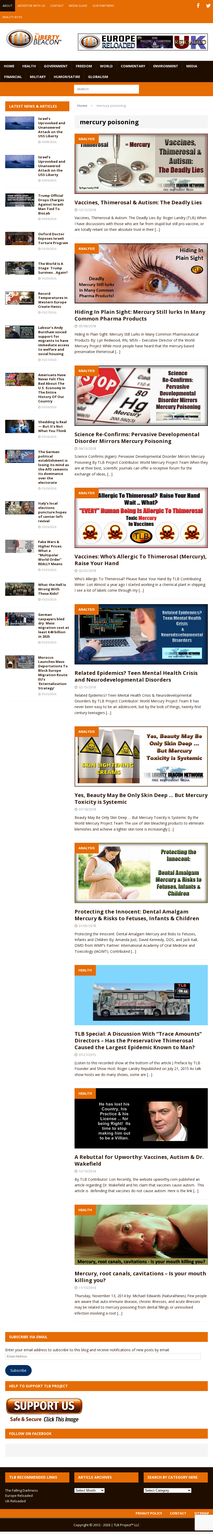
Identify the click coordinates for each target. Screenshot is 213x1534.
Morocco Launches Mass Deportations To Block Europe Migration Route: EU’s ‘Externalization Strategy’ (53, 672)
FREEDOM (84, 66)
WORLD (106, 66)
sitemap (201, 1513)
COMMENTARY (133, 66)
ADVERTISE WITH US (31, 6)
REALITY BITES (12, 17)
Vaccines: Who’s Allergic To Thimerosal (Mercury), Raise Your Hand (141, 560)
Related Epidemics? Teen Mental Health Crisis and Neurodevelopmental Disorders (136, 676)
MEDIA (191, 66)
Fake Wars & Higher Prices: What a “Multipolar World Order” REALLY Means (50, 552)
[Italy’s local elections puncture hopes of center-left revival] (19, 511)
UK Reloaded (15, 1501)
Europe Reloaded (19, 1495)
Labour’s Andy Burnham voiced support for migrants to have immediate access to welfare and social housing (53, 340)
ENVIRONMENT (165, 66)
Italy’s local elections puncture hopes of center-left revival (52, 512)
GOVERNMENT (56, 66)
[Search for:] (106, 88)
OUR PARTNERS (103, 6)
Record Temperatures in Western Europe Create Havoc (53, 300)
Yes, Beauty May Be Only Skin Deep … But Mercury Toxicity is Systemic (141, 798)
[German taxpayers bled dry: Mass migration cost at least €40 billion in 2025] (19, 622)
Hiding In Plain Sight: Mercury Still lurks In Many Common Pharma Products (140, 315)
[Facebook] (198, 5)
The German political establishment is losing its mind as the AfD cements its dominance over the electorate (53, 467)
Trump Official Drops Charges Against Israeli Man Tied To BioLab (51, 204)
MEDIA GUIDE (78, 6)
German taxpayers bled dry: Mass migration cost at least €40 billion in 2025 (53, 625)
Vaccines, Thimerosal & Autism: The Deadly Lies (138, 202)
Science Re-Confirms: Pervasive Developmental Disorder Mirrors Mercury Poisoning (137, 438)
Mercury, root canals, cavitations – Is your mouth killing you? (140, 1277)
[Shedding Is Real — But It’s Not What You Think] (19, 430)
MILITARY (38, 76)
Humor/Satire (67, 76)
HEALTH (29, 66)
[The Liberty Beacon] (34, 38)
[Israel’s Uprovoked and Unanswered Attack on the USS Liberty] (19, 126)
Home (9, 66)
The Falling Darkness (21, 1490)
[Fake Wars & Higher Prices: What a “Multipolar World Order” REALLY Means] (19, 549)
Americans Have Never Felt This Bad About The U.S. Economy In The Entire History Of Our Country (52, 388)
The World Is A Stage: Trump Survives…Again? (53, 268)
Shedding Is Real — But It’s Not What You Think (52, 426)
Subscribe (18, 1370)
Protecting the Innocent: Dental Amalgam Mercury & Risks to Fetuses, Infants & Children (137, 915)
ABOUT (7, 6)
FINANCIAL (13, 76)
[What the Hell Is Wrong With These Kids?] (19, 592)
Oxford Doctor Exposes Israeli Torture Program (53, 238)
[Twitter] (208, 5)
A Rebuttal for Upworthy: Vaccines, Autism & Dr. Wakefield (139, 1160)
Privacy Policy (149, 1513)
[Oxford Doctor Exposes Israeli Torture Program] (19, 242)
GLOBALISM (98, 76)
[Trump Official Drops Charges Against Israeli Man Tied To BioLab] (19, 203)
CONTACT (57, 6)
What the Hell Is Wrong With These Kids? (52, 589)
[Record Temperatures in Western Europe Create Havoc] (19, 301)
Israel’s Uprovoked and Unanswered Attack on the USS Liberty (51, 127)
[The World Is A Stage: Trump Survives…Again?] (19, 271)
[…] (157, 229)
